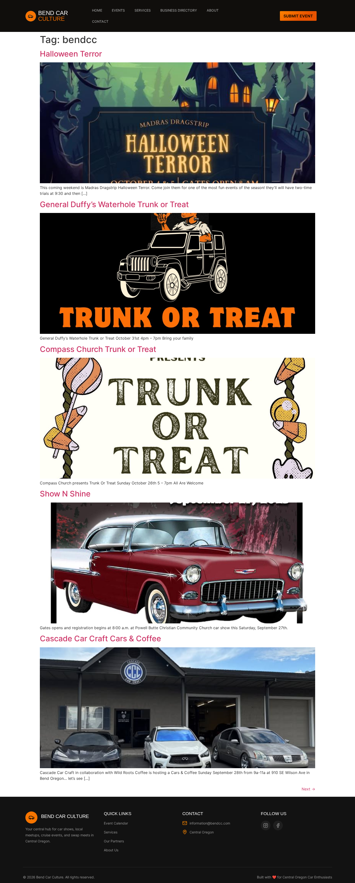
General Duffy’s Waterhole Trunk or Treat (114, 204)
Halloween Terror (71, 53)
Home (97, 10)
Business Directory (178, 10)
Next (308, 789)
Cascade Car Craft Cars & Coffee (100, 638)
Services (143, 10)
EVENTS (118, 10)
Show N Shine (65, 493)
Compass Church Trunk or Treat (98, 349)
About (213, 10)
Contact (100, 21)
